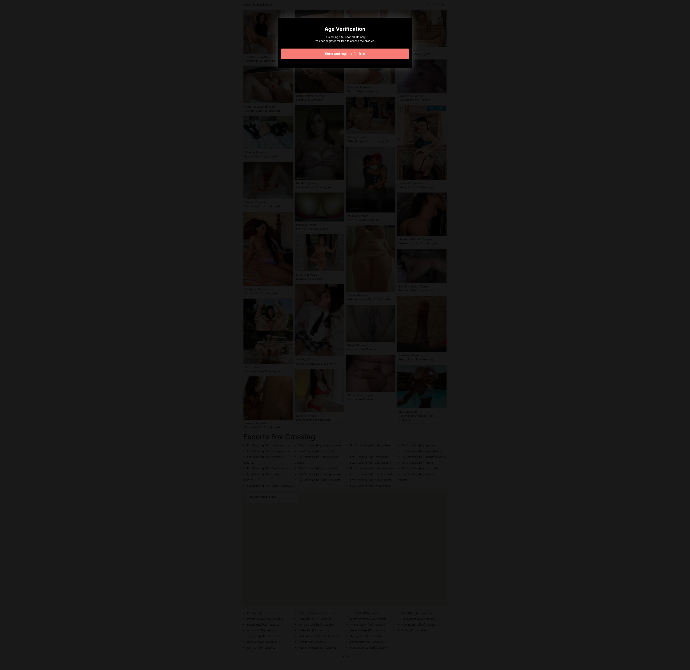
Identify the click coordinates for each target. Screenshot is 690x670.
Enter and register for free (345, 54)
